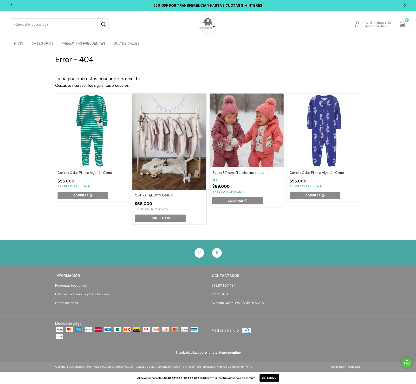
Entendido (269, 378)
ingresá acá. (207, 366)
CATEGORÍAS (43, 43)
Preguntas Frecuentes (83, 43)
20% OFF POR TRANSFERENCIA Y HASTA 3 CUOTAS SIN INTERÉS (208, 5)
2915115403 (220, 294)
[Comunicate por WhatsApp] (407, 362)
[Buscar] (103, 24)
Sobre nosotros (66, 303)
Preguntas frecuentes (71, 285)
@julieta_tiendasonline (223, 352)
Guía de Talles (126, 43)
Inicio (18, 43)
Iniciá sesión (382, 22)
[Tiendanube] (346, 367)
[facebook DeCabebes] (217, 253)
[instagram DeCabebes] (199, 253)
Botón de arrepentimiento (235, 366)
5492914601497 (223, 285)
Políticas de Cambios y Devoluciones (82, 294)
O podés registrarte (376, 26)
